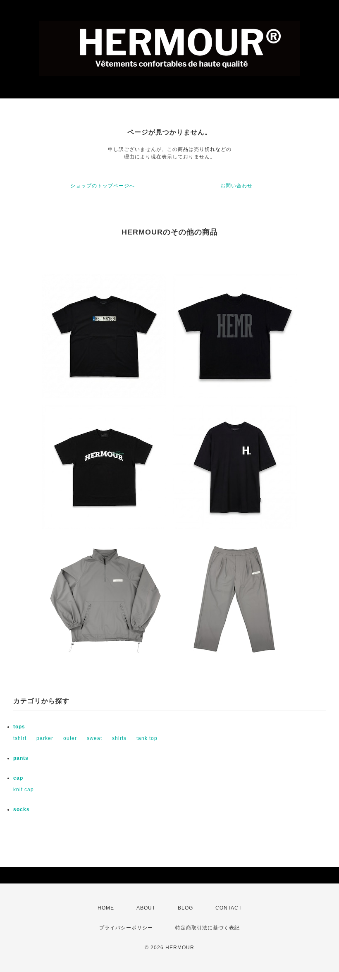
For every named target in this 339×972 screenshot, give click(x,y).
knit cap (23, 789)
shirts (119, 738)
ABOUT (145, 908)
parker (44, 738)
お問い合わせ (236, 186)
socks (21, 809)
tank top (147, 738)
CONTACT (228, 908)
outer (70, 738)
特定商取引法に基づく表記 (207, 928)
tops (19, 727)
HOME (106, 908)
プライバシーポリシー (126, 928)
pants (21, 758)
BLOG (185, 908)
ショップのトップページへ (102, 186)
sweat (94, 738)
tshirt (19, 738)
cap (18, 778)
